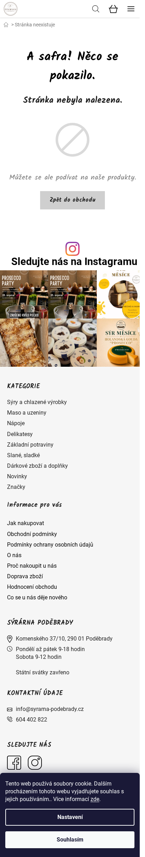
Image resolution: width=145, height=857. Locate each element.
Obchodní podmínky (32, 534)
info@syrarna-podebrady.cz (50, 709)
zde (94, 799)
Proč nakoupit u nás (32, 565)
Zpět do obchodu (72, 200)
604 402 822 (31, 719)
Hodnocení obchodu (32, 587)
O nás (14, 555)
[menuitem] (37, 402)
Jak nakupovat (25, 523)
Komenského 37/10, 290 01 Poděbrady (64, 638)
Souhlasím (70, 839)
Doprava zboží (25, 576)
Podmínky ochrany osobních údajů (50, 544)
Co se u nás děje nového (37, 597)
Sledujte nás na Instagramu (74, 262)
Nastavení (70, 817)
